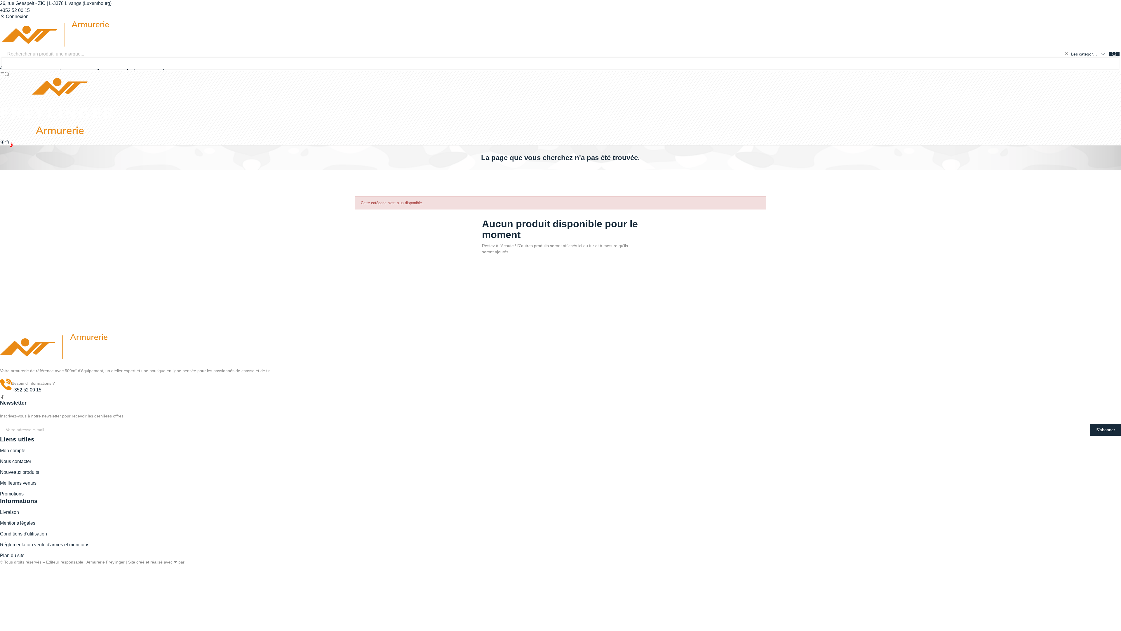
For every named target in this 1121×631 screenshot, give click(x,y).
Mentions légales (17, 523)
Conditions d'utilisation (23, 533)
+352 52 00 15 (15, 10)
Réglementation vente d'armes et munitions (44, 544)
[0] (7, 142)
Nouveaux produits (19, 472)
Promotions (12, 493)
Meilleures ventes (18, 483)
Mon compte (12, 450)
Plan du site (12, 555)
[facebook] (2, 397)
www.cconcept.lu (201, 562)
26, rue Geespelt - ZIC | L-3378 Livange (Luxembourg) (56, 3)
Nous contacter (15, 461)
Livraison (9, 512)
